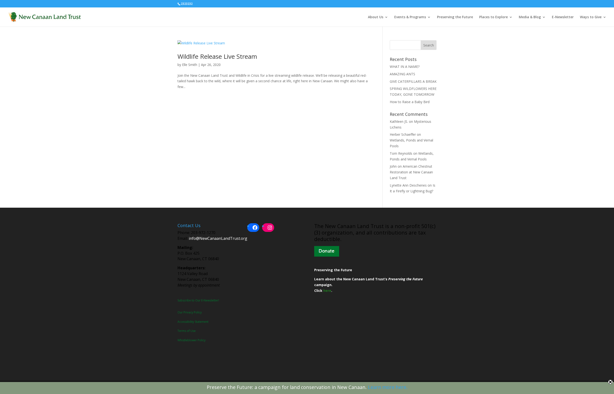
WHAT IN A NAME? (404, 66)
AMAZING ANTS (402, 74)
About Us (375, 17)
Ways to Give (591, 17)
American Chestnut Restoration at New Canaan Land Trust (411, 172)
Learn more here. (387, 387)
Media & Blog (530, 17)
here (327, 290)
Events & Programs (410, 17)
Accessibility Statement (192, 322)
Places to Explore (493, 17)
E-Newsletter (563, 17)
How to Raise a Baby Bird (410, 102)
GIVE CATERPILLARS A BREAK (413, 81)
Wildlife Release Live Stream (217, 56)
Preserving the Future (455, 17)
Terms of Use (186, 331)
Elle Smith (189, 64)
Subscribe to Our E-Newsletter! (198, 300)
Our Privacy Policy (189, 312)
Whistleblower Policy (191, 340)
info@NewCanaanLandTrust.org (218, 238)
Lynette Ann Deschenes (408, 185)
